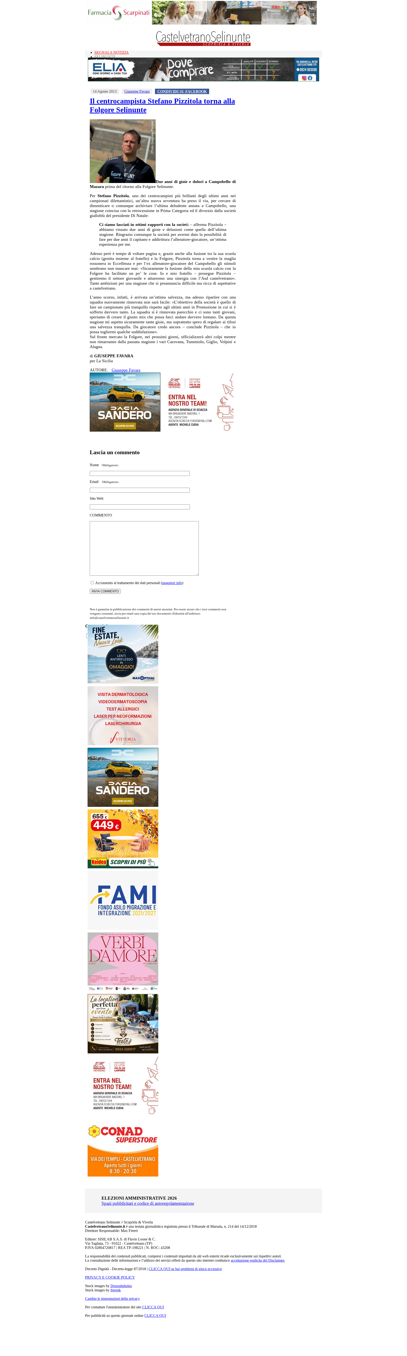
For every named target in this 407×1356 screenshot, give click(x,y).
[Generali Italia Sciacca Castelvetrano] (198, 430)
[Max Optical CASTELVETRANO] (123, 682)
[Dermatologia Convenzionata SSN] (123, 744)
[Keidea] (123, 867)
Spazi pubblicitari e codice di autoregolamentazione (148, 1203)
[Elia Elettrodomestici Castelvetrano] (203, 80)
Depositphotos (121, 1286)
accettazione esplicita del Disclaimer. (258, 1260)
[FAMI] (123, 929)
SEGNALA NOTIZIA (111, 52)
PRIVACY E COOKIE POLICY (110, 1277)
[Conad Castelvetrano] (123, 1175)
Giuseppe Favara (137, 91)
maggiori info (172, 583)
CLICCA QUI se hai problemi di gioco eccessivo (185, 1269)
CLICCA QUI (153, 1307)
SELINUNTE (105, 57)
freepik (115, 1290)
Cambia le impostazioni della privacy (112, 1299)
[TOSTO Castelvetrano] (123, 1052)
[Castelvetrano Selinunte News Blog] (203, 45)
